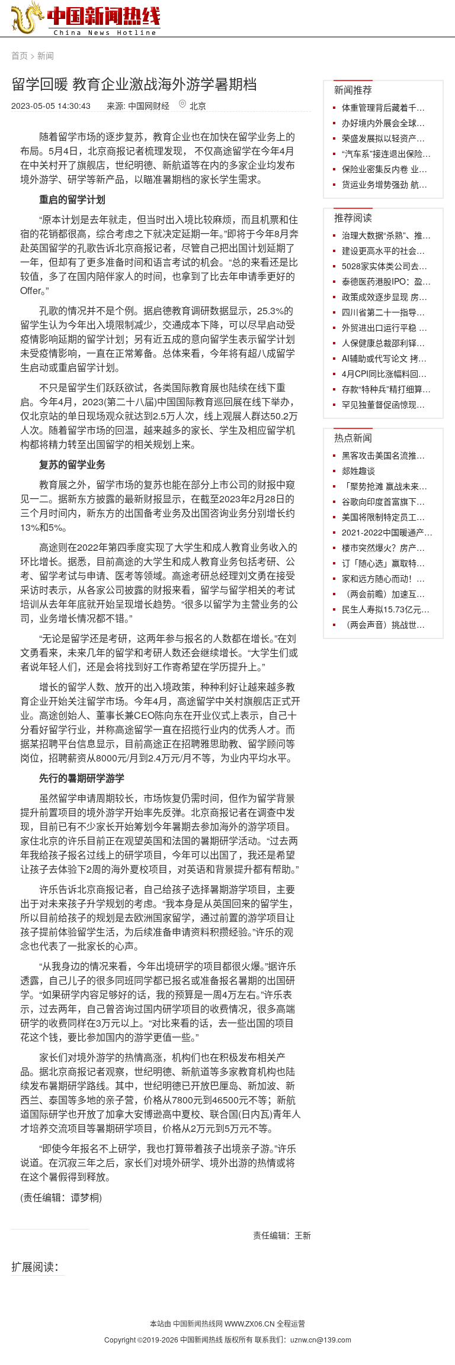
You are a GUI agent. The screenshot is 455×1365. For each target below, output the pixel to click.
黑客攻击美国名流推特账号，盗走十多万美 (387, 455)
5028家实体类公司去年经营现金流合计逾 (387, 266)
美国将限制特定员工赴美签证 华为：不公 (387, 516)
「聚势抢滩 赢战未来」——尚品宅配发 (387, 486)
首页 (19, 55)
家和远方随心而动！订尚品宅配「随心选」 (387, 578)
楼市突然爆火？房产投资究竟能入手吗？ (387, 547)
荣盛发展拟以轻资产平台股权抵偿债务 (387, 138)
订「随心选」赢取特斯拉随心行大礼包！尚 (387, 563)
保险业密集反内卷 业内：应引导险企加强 (387, 169)
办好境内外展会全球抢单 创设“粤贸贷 (387, 122)
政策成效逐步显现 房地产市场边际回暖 (387, 296)
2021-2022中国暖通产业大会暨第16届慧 (387, 532)
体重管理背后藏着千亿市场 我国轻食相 (387, 107)
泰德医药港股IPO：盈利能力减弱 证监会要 (387, 281)
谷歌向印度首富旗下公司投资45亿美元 (387, 501)
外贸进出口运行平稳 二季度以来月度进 (387, 327)
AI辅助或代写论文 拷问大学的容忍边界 (387, 358)
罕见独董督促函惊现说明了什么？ (387, 404)
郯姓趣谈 (358, 470)
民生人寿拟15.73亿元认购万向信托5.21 (387, 609)
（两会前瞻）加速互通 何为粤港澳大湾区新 (387, 593)
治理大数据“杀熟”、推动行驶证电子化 (387, 235)
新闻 (45, 55)
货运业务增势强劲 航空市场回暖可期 (387, 184)
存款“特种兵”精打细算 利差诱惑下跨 (387, 389)
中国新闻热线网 (199, 1323)
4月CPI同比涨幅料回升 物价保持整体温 (387, 373)
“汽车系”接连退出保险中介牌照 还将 (387, 153)
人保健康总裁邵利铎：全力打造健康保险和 (387, 342)
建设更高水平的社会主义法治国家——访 (387, 250)
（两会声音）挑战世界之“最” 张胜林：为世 (387, 624)
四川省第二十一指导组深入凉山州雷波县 (387, 312)
